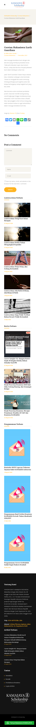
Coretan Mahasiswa (23, 15)
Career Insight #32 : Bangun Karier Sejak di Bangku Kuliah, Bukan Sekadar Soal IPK (17, 361)
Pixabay (22, 113)
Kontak (8, 679)
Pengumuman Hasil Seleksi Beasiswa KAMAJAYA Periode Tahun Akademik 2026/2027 (18, 516)
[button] (19, 723)
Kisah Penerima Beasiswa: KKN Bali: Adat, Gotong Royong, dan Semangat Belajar (17, 387)
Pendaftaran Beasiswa (13, 682)
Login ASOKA (10, 686)
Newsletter (9, 675)
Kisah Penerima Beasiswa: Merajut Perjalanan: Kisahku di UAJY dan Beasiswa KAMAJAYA (17, 413)
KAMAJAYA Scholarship (10, 15)
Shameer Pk (13, 113)
